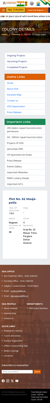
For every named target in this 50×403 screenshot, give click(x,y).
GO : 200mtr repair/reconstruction (24, 137)
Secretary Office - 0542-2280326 (18, 281)
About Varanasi (11, 308)
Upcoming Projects (17, 61)
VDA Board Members (38, 308)
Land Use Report (36, 10)
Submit (37, 372)
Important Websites (17, 172)
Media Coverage (11, 350)
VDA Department (16, 106)
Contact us (12, 100)
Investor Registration (13, 340)
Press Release (14, 112)
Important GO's (15, 184)
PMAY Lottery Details (18, 178)
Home (5, 34)
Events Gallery (14, 166)
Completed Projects (17, 67)
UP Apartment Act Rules (19, 154)
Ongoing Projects (16, 55)
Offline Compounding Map (16, 345)
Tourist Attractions (12, 335)
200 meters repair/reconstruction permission (24, 129)
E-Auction (18, 9)
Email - (14, 291)
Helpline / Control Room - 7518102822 (21, 286)
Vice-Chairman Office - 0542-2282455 (21, 276)
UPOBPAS (8, 355)
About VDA (12, 88)
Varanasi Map (14, 94)
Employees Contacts (13, 330)
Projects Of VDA (15, 143)
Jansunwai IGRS (15, 148)
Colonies (16, 34)
